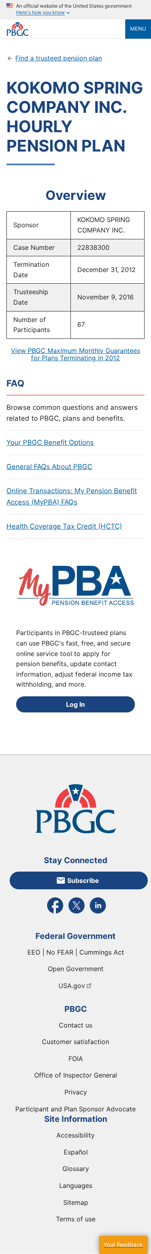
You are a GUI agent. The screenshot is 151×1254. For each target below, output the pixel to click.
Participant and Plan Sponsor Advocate (75, 1109)
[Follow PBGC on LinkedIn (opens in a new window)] (98, 913)
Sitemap (75, 1202)
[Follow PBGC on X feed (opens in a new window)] (76, 913)
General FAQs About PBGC (49, 467)
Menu (138, 28)
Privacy (75, 1092)
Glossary (75, 1169)
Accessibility (75, 1135)
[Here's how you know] (75, 9)
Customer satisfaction (75, 1042)
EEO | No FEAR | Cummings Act (75, 952)
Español (76, 1152)
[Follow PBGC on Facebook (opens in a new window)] (55, 913)
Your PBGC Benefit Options (50, 442)
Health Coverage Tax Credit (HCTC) (64, 526)
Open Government (75, 969)
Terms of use (75, 1219)
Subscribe (83, 880)
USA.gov (71, 986)
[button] (123, 1245)
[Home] (65, 29)
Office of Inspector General (75, 1075)
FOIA (75, 1059)
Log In (75, 704)
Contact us (75, 1025)
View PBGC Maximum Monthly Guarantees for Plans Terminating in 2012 (75, 354)
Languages (75, 1185)
